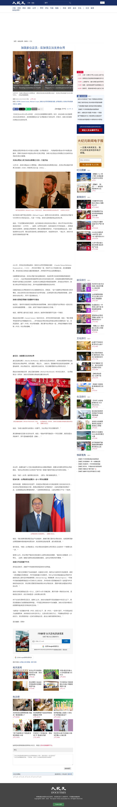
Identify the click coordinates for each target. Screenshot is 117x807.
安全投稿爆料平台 (46, 745)
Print (41, 109)
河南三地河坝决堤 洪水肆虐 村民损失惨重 (90, 102)
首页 (15, 41)
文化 (79, 8)
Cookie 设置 (58, 804)
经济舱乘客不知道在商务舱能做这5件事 (42, 714)
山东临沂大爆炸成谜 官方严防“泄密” (98, 224)
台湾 (34, 8)
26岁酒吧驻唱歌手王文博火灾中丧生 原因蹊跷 (97, 296)
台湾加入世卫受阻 (24, 662)
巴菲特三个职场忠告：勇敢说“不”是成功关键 (42, 734)
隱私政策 (65, 649)
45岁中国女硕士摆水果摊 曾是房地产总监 (97, 245)
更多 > (89, 96)
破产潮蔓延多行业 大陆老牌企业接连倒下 (90, 116)
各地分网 (15, 10)
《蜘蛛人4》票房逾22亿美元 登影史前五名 (98, 328)
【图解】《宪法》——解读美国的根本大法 (97, 187)
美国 (19, 8)
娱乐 (74, 8)
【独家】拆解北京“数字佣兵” (86, 469)
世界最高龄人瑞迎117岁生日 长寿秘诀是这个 (63, 714)
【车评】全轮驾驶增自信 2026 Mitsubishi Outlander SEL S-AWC (97, 403)
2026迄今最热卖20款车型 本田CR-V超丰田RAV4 (98, 234)
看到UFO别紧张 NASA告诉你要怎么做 (98, 434)
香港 (24, 8)
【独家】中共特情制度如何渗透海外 (88, 109)
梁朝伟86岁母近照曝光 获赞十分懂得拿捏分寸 (97, 317)
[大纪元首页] (18, 3)
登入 (102, 2)
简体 (33, 3)
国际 (29, 8)
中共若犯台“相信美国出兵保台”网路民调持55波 (66, 684)
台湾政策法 (59, 101)
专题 (51, 8)
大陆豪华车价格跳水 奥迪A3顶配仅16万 (98, 203)
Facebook (16, 109)
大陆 (14, 8)
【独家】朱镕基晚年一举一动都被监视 (89, 461)
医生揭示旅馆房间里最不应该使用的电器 (97, 413)
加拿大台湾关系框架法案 (47, 101)
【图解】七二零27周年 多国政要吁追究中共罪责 (97, 176)
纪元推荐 (83, 96)
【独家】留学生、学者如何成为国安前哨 (90, 466)
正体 (29, 3)
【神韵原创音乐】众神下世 (96, 375)
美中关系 (33, 662)
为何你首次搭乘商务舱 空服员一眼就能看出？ (22, 714)
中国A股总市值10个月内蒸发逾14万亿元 (66, 673)
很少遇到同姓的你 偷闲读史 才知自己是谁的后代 (98, 355)
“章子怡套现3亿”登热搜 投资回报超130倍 (22, 734)
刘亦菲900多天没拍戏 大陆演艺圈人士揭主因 (63, 734)
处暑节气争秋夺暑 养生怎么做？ (97, 343)
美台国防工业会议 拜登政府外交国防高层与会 (35, 684)
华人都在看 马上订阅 (90, 165)
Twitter (22, 109)
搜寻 (69, 2)
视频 (56, 8)
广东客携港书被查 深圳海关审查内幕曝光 (90, 106)
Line (28, 109)
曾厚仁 (20, 104)
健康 (92, 8)
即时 (41, 8)
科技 (64, 8)
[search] (57, 2)
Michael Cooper (34, 101)
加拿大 (26, 41)
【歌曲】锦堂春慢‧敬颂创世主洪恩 (97, 386)
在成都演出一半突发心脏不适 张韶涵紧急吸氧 (97, 307)
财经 (69, 8)
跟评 (69, 774)
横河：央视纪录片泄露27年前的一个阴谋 (90, 112)
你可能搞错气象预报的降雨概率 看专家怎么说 (97, 445)
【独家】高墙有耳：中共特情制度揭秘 (89, 464)
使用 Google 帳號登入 (52, 646)
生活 (87, 8)
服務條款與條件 (58, 649)
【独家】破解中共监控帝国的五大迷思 (89, 471)
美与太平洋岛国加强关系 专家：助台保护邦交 (35, 673)
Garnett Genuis (25, 101)
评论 (46, 8)
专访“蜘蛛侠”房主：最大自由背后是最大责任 (97, 365)
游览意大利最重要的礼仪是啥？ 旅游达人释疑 (97, 424)
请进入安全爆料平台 (90, 130)
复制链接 (34, 109)
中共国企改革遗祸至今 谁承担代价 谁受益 (90, 119)
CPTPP (18, 101)
